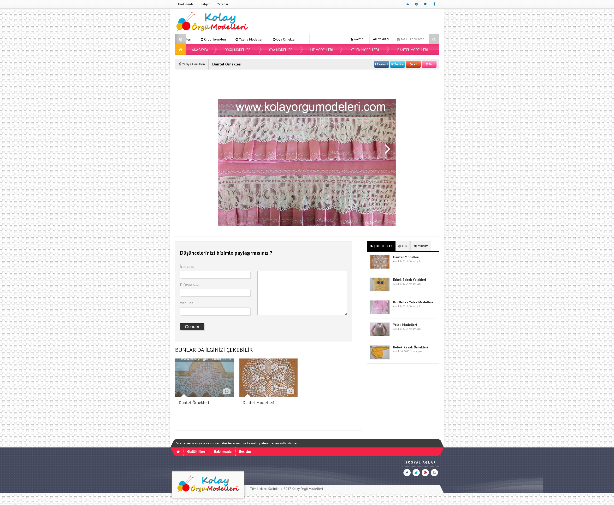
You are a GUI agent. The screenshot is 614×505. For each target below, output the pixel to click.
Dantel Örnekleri (194, 402)
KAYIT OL (359, 39)
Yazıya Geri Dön (193, 64)
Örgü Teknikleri (187, 39)
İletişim (205, 4)
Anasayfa (200, 49)
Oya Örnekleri (258, 39)
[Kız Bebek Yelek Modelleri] (380, 313)
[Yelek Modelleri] (380, 336)
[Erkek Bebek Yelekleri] (380, 291)
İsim (187, 266)
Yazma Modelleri (223, 39)
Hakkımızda (186, 4)
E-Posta (190, 284)
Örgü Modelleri (238, 49)
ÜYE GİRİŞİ (382, 39)
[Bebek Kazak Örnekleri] (380, 358)
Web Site (187, 303)
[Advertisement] (351, 22)
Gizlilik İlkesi (197, 451)
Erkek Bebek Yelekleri (409, 279)
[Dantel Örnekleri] (204, 395)
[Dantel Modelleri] (268, 395)
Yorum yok (414, 261)
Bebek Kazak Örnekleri (410, 347)
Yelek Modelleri (365, 49)
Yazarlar (222, 4)
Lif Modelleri (321, 49)
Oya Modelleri (292, 39)
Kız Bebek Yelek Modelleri (413, 302)
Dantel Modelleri (412, 49)
